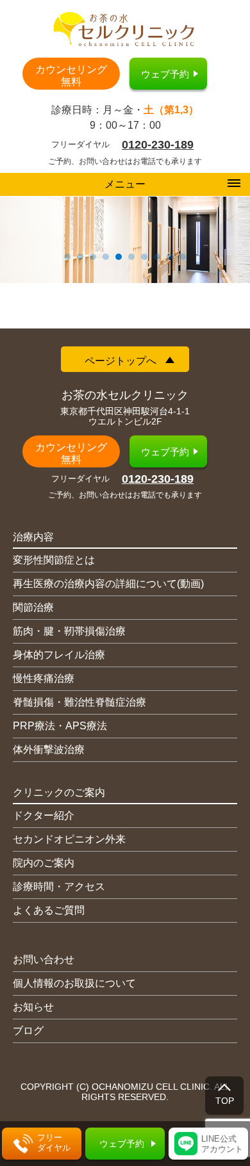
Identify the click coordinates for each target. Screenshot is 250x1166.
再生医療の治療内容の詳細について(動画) (108, 583)
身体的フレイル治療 (59, 654)
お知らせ (33, 1006)
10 (182, 257)
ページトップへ (120, 360)
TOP (224, 1101)
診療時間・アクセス (59, 886)
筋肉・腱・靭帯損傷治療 (69, 631)
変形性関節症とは (54, 560)
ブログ (28, 1030)
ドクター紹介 (43, 815)
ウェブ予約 (165, 74)
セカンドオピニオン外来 (69, 839)
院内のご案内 (43, 862)
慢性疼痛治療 (43, 678)
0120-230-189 (158, 144)
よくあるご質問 (49, 910)
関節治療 (33, 607)
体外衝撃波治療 (49, 749)
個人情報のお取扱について (74, 983)
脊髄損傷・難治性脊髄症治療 (79, 702)
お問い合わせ (43, 959)
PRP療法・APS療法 (60, 725)
